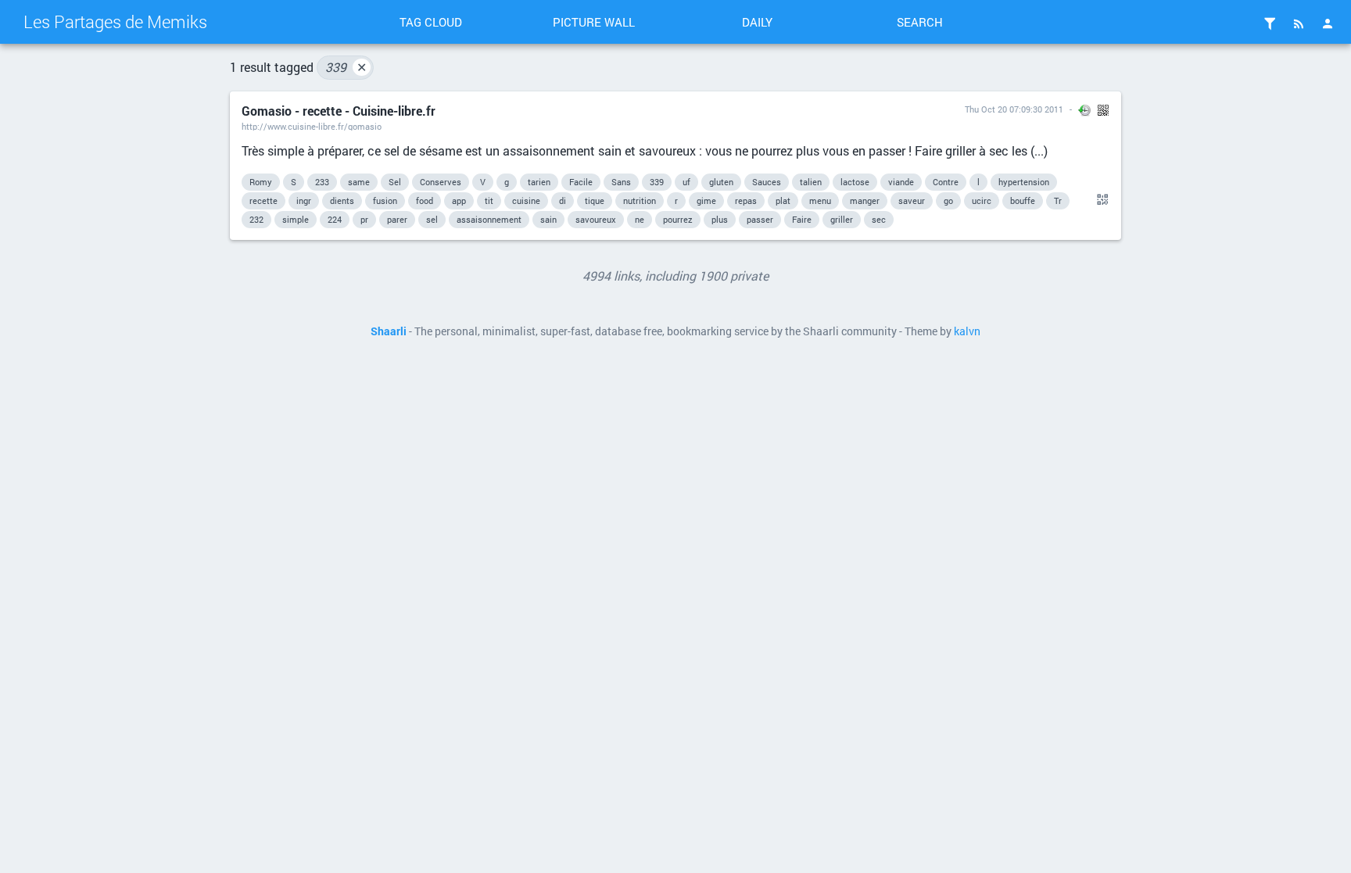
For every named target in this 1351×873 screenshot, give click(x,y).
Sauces (766, 182)
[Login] (1327, 23)
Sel (395, 182)
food (424, 200)
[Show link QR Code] (1100, 200)
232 (256, 219)
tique (594, 200)
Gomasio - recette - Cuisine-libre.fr (338, 110)
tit (489, 200)
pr (364, 219)
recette (263, 200)
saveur (911, 200)
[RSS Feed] (1298, 23)
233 (322, 182)
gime (706, 200)
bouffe (1022, 200)
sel (432, 219)
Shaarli (389, 331)
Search (920, 22)
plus (719, 219)
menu (820, 200)
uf (686, 182)
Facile (581, 182)
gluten (721, 182)
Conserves (440, 182)
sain (548, 219)
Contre (946, 182)
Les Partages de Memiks (115, 21)
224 (335, 219)
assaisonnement (489, 219)
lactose (854, 182)
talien (811, 182)
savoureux (595, 219)
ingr (303, 200)
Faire (802, 219)
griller (841, 219)
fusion (385, 200)
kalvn (967, 331)
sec (879, 219)
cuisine (526, 200)
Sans (621, 182)
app (459, 200)
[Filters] (1269, 23)
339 (346, 67)
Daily (757, 22)
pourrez (678, 219)
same (359, 182)
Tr (1058, 200)
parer (397, 219)
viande (901, 182)
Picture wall (594, 22)
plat (783, 200)
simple (295, 219)
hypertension (1023, 182)
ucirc (981, 200)
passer (760, 219)
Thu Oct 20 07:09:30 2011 (1014, 109)
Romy (260, 182)
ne (639, 219)
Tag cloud (431, 22)
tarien (539, 182)
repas (746, 200)
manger (865, 200)
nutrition (639, 200)
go (948, 200)
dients (342, 200)
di (562, 200)
